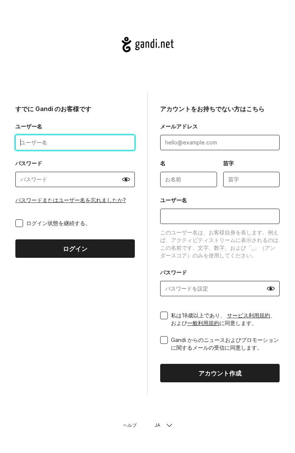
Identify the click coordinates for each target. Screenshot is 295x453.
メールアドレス (179, 126)
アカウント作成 (220, 373)
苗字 (228, 163)
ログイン (75, 248)
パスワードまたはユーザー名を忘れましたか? (70, 200)
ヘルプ (130, 425)
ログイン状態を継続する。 (58, 223)
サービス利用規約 (248, 315)
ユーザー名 (28, 126)
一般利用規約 (203, 323)
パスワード (28, 163)
